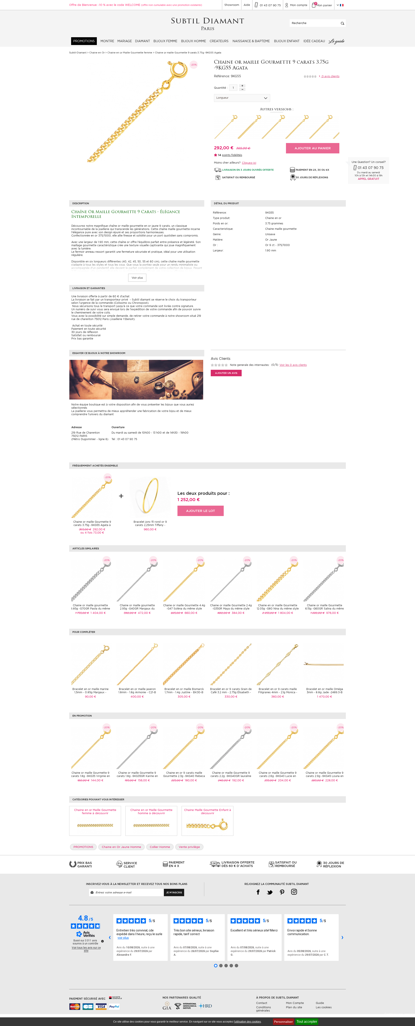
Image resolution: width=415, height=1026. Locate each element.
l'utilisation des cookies (247, 1021)
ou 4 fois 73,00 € (92, 532)
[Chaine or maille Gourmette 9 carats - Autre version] (226, 126)
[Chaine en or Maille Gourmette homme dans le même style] (151, 825)
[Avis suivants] (342, 937)
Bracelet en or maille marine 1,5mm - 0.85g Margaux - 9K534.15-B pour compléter (90, 692)
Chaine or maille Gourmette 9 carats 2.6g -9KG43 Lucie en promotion (278, 776)
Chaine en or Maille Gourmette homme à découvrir (151, 811)
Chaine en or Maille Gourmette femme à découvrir (95, 811)
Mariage (124, 41)
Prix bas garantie (82, 338)
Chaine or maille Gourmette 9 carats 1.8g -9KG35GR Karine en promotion (137, 776)
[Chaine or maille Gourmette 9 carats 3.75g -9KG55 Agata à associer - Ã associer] (92, 497)
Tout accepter (307, 1021)
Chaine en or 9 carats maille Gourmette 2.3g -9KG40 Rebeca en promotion (184, 776)
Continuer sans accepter (400, 1014)
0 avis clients (330, 76)
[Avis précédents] (110, 937)
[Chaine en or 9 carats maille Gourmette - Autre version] (273, 126)
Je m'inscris (174, 892)
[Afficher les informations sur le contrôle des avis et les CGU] (102, 941)
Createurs (219, 41)
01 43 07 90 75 (371, 168)
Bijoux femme (165, 41)
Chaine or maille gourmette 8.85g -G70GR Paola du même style (90, 608)
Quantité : (221, 87)
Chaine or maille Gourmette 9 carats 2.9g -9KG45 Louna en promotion (324, 776)
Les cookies (324, 1007)
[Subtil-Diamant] (208, 24)
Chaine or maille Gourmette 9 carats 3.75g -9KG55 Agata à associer (92, 525)
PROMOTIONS (84, 41)
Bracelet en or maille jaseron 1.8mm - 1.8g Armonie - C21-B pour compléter (137, 692)
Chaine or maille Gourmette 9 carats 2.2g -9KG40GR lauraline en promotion (231, 776)
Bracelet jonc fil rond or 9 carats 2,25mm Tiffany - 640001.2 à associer (150, 525)
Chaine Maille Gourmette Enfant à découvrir (207, 811)
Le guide (336, 41)
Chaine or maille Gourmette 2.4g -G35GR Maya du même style (231, 607)
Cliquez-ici (249, 162)
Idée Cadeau (314, 41)
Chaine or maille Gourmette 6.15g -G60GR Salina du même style (324, 608)
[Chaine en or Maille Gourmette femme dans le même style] (95, 825)
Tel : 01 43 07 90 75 (124, 439)
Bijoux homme (193, 41)
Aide (247, 4)
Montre (107, 41)
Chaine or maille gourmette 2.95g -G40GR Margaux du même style (137, 608)
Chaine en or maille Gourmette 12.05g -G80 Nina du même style (278, 607)
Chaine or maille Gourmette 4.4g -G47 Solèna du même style (184, 607)
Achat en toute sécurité (86, 325)
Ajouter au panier (313, 148)
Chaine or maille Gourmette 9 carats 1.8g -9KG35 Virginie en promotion (90, 776)
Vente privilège (189, 847)
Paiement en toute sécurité (88, 328)
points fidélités (232, 155)
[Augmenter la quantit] (242, 85)
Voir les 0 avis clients (293, 365)
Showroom (231, 4)
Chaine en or (273, 218)
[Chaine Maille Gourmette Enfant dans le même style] (207, 825)
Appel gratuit (368, 178)
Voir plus (137, 277)
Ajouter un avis (226, 373)
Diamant (142, 41)
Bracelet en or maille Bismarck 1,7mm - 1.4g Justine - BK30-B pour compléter (184, 692)
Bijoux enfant (287, 41)
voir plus (123, 937)
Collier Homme (160, 847)
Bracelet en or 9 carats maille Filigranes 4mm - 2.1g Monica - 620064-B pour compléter (277, 692)
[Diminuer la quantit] (242, 89)
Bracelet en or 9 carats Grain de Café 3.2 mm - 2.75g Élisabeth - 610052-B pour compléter (231, 692)
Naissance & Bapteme (251, 41)
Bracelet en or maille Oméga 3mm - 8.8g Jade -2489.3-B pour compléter (324, 692)
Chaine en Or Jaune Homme (121, 847)
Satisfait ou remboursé (86, 335)
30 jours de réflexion (84, 332)
